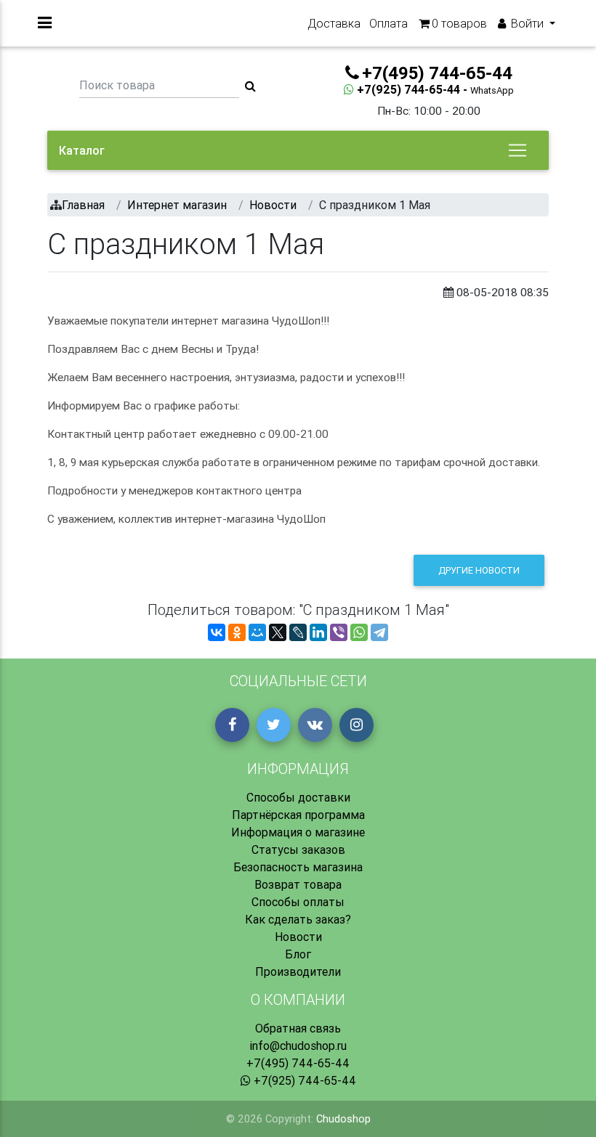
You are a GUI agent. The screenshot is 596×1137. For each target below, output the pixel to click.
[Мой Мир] (257, 632)
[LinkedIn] (318, 632)
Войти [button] (527, 23)
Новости (298, 936)
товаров (459, 23)
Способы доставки (298, 797)
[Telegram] (379, 632)
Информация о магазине (298, 832)
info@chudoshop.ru (298, 1045)
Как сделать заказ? (298, 919)
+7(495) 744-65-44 (298, 1063)
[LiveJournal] (298, 632)
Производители (298, 971)
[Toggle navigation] (517, 150)
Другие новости (479, 570)
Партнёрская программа (298, 814)
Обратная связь (298, 1028)
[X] (277, 632)
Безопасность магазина (298, 867)
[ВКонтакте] (216, 632)
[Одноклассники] (237, 632)
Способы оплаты (298, 901)
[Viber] (338, 632)
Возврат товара (298, 884)
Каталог (82, 150)
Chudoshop (343, 1118)
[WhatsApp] (359, 632)
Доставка (334, 23)
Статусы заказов (298, 849)
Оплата (388, 23)
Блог (298, 954)
